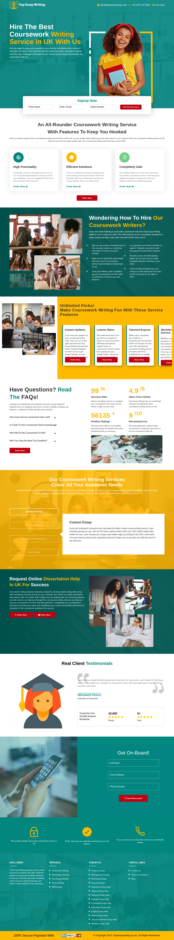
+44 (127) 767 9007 (140, 5)
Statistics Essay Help (100, 923)
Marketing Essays (99, 879)
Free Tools (34, 552)
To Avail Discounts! (133, 798)
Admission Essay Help (101, 887)
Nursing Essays (98, 883)
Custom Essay (34, 511)
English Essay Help (99, 911)
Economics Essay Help (101, 903)
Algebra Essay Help (99, 891)
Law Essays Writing (60, 879)
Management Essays (100, 875)
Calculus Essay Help (100, 899)
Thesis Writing (58, 883)
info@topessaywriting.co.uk (113, 5)
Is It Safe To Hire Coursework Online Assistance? (33, 425)
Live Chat (159, 5)
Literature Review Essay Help (104, 919)
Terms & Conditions (139, 875)
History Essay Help (99, 915)
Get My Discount (131, 107)
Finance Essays (98, 871)
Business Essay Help (100, 895)
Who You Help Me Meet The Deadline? (28, 441)
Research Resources (34, 538)
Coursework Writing (60, 871)
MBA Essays (57, 887)
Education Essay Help (100, 907)
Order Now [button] (19, 186)
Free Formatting (34, 525)
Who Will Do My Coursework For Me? (28, 433)
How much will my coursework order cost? (30, 417)
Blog (133, 879)
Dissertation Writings (60, 875)
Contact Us (136, 871)
